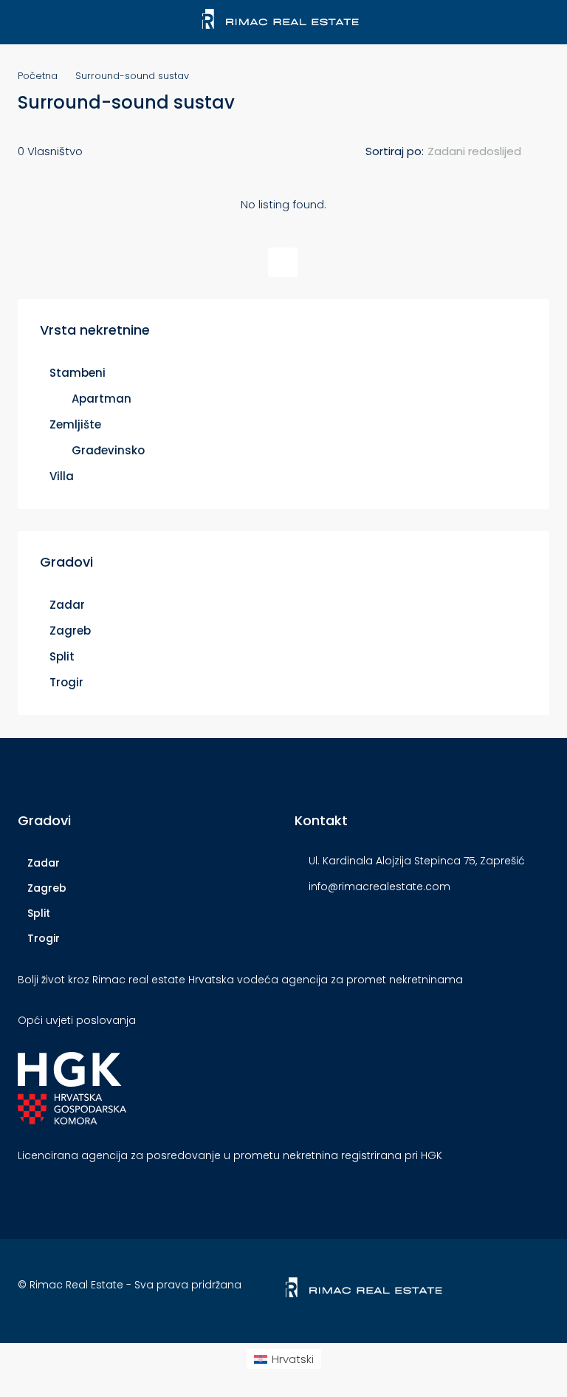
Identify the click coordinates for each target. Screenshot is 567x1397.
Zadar (67, 604)
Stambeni (77, 372)
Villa (61, 476)
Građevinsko (108, 450)
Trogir (66, 682)
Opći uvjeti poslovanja (77, 1020)
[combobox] (486, 151)
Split (62, 656)
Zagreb (70, 630)
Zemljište (75, 424)
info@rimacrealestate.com (379, 886)
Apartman (101, 398)
